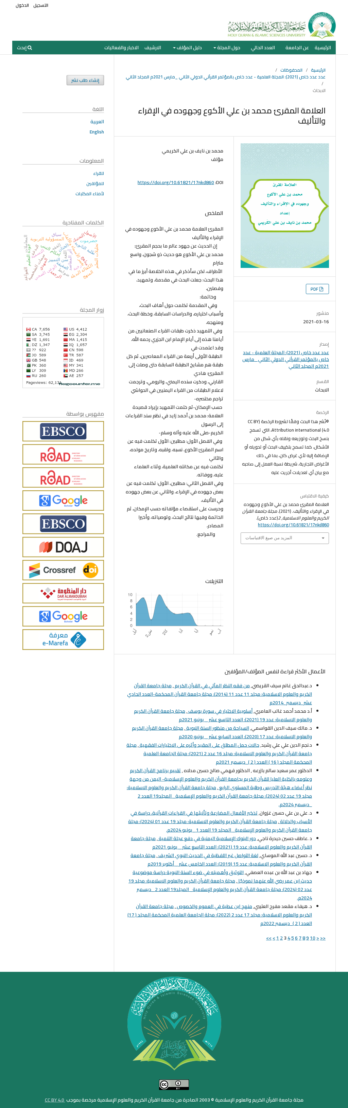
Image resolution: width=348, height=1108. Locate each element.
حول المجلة (228, 47)
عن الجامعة (297, 47)
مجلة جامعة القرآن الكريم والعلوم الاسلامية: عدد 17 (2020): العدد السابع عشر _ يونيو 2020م (222, 732)
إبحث (22, 47)
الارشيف (152, 47)
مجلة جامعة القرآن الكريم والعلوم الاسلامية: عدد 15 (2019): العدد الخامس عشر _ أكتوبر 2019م (221, 859)
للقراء (98, 173)
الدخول (22, 5)
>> (269, 937)
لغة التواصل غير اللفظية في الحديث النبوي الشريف (207, 855)
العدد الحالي (263, 47)
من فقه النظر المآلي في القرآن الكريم (212, 685)
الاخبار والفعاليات (121, 47)
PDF (315, 289)
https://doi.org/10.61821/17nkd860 (176, 182)
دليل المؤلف (189, 47)
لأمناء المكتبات (89, 193)
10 (312, 937)
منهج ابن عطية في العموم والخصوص (214, 906)
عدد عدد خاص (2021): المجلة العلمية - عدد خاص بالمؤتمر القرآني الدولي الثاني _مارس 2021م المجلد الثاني (226, 76)
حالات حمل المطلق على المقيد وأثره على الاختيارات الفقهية (199, 745)
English (97, 131)
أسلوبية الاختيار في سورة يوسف (220, 711)
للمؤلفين (95, 183)
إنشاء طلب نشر (85, 80)
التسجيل (40, 5)
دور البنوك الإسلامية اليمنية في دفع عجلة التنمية (207, 838)
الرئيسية (323, 47)
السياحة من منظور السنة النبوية (217, 728)
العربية (97, 121)
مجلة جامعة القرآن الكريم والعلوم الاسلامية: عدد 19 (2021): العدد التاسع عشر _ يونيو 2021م (223, 715)
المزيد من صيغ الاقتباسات (268, 538)
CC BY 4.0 (55, 1099)
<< (323, 937)
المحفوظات (291, 70)
